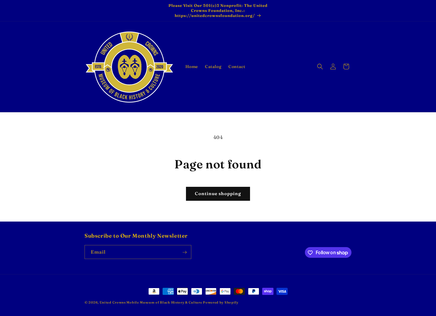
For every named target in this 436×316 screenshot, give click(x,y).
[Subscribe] (184, 252)
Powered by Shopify (220, 302)
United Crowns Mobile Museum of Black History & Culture (151, 302)
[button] (320, 66)
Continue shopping (218, 193)
